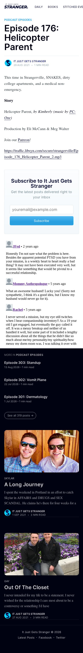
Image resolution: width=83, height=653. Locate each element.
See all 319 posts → (20, 415)
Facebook (45, 637)
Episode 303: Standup (22, 362)
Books (53, 6)
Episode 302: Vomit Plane (25, 380)
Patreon (24, 139)
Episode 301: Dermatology (25, 397)
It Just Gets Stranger (30, 61)
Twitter (60, 637)
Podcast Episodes (18, 19)
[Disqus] (41, 292)
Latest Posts (26, 637)
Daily (39, 6)
